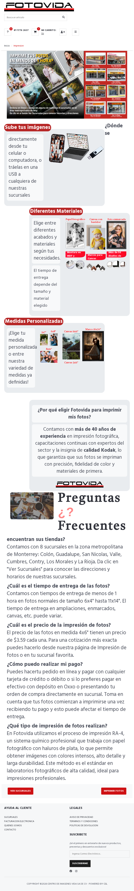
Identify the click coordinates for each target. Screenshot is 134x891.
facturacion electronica (19, 821)
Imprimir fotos (114, 791)
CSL (105, 884)
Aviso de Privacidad (81, 817)
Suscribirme (80, 863)
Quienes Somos (13, 826)
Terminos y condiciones (84, 821)
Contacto (10, 830)
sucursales (11, 817)
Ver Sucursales (20, 791)
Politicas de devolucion (84, 826)
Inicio (7, 46)
